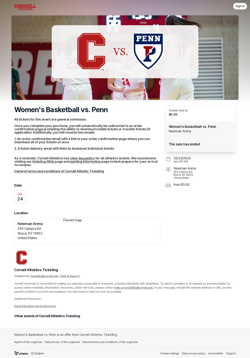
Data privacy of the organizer (62, 342)
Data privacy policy (193, 353)
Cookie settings (169, 353)
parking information (85, 161)
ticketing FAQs (43, 161)
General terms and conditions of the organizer (110, 342)
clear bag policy (82, 158)
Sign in (240, 6)
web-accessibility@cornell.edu (134, 287)
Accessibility (215, 353)
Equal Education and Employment (35, 306)
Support (231, 353)
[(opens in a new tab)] (111, 220)
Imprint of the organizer (28, 342)
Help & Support (69, 276)
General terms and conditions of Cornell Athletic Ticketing (59, 171)
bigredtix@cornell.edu (44, 276)
